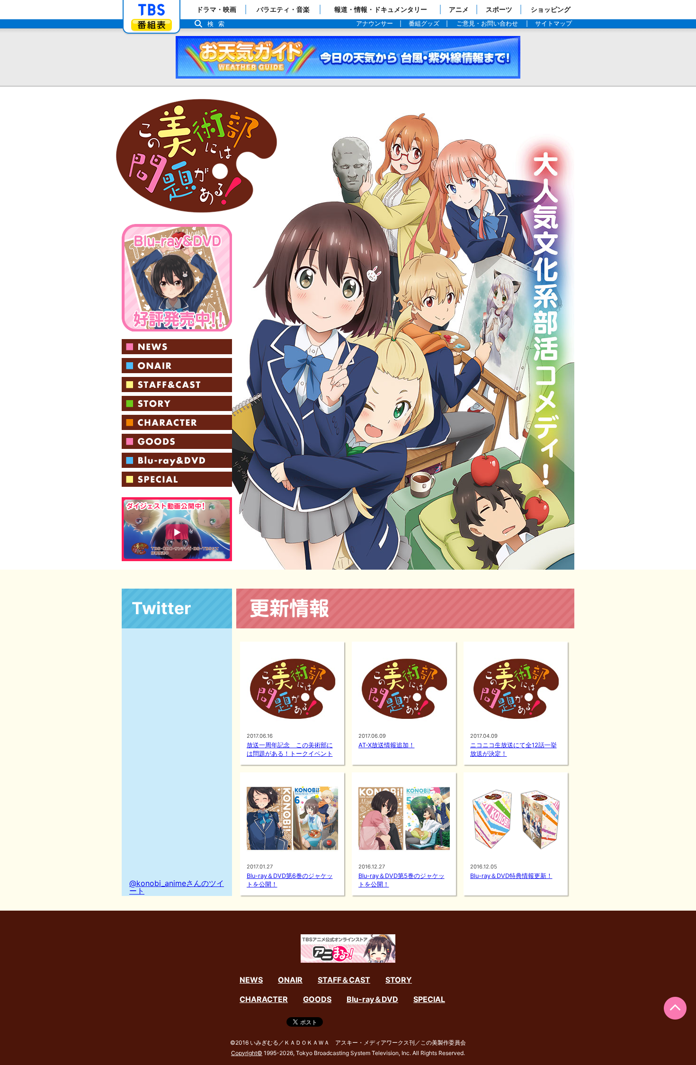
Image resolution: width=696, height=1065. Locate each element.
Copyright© (246, 1052)
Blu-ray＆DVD (177, 460)
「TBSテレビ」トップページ (151, 10)
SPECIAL (177, 479)
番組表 (151, 25)
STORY (177, 403)
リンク (177, 277)
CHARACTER (177, 422)
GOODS (177, 441)
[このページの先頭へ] (675, 1008)
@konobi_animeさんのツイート (176, 886)
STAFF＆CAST (177, 384)
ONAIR (177, 365)
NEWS (177, 346)
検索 (218, 23)
